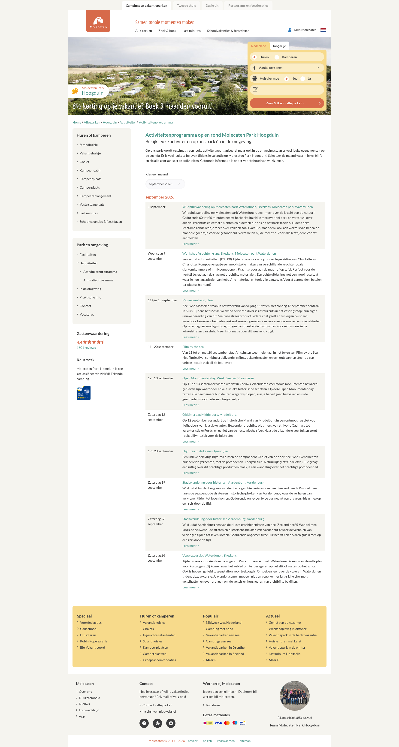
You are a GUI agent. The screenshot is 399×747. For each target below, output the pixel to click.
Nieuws (84, 704)
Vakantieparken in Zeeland (225, 654)
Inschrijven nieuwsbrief (159, 711)
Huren (264, 57)
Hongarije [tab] (279, 46)
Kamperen (288, 57)
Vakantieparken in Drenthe (225, 647)
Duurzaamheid (89, 698)
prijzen (207, 741)
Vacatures (87, 314)
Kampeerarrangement (95, 196)
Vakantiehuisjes (154, 622)
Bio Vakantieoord (92, 647)
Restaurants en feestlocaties (248, 5)
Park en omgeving (92, 244)
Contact (85, 306)
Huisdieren (88, 635)
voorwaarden (226, 741)
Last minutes (192, 31)
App (82, 716)
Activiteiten (89, 263)
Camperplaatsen (154, 654)
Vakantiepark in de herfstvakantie (293, 635)
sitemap (245, 741)
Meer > (211, 660)
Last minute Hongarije (284, 654)
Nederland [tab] (258, 46)
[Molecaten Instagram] (157, 723)
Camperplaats (90, 187)
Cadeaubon (88, 629)
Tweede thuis (186, 5)
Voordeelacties (91, 622)
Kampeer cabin (90, 170)
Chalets (148, 629)
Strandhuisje (89, 145)
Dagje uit (212, 5)
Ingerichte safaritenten (159, 635)
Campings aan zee (218, 641)
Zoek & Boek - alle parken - (285, 103)
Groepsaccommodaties (159, 660)
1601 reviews (86, 347)
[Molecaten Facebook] (144, 723)
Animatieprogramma (98, 280)
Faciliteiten (88, 254)
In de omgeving (90, 289)
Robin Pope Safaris (93, 641)
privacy (193, 741)
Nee (294, 78)
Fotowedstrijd (89, 710)
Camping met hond (219, 629)
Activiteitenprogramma (100, 272)
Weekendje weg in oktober (288, 629)
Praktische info (90, 297)
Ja (309, 78)
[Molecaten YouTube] (170, 723)
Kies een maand (158, 180)
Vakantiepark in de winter (287, 647)
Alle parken (143, 31)
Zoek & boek (167, 31)
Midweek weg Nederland (224, 622)
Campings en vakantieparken (146, 5)
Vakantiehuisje (90, 153)
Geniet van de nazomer (285, 622)
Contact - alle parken (157, 705)
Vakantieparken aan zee (222, 635)
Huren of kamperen (94, 135)
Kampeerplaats (90, 179)
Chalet (84, 162)
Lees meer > (190, 244)
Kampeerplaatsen (155, 647)
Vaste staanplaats (92, 204)
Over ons (85, 691)
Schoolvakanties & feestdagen (228, 31)
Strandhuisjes (152, 641)
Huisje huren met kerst (285, 641)
